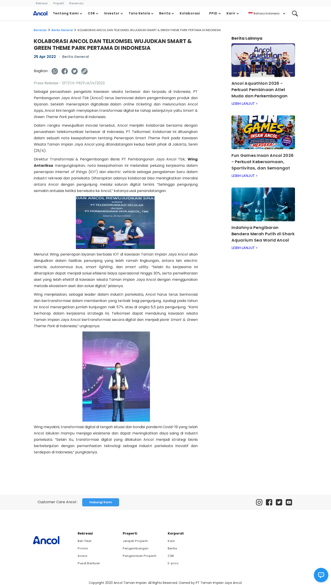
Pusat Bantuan (89, 563)
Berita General (62, 30)
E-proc (173, 563)
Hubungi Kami (100, 502)
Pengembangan (135, 548)
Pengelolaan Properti (139, 556)
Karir (171, 541)
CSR (171, 556)
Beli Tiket (84, 541)
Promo (83, 548)
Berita (172, 548)
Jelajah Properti (135, 541)
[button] (67, 13)
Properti (58, 3)
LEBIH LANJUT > (244, 103)
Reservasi (76, 3)
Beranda (40, 30)
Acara (82, 556)
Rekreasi (42, 3)
